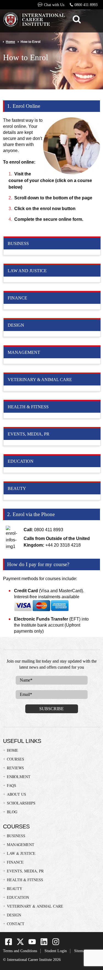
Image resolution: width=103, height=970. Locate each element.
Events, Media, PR (25, 870)
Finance (15, 862)
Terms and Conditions (20, 951)
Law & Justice (21, 853)
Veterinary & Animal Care (35, 906)
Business (16, 835)
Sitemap (80, 951)
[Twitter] (20, 944)
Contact (15, 923)
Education (18, 897)
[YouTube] (32, 944)
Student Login (55, 951)
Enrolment (18, 776)
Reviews (15, 767)
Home (10, 42)
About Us (16, 794)
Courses (15, 759)
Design (14, 914)
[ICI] (34, 20)
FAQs (11, 785)
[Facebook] (8, 944)
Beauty (14, 888)
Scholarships (21, 803)
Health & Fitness (25, 879)
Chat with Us (54, 5)
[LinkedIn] (44, 944)
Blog (12, 811)
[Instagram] (56, 944)
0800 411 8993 (86, 5)
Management (20, 844)
